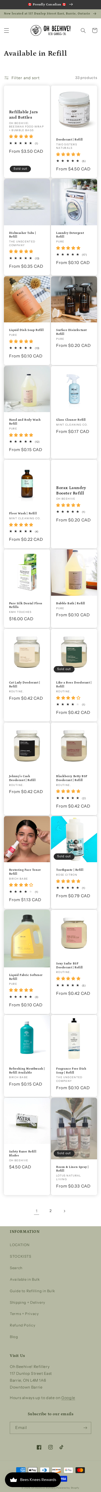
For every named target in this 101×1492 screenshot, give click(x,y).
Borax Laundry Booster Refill (71, 490)
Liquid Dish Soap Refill (26, 330)
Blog (14, 1337)
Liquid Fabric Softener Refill (26, 977)
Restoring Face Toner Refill (25, 871)
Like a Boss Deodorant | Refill (74, 684)
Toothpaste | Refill (69, 870)
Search (16, 1268)
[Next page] (64, 1211)
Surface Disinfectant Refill (71, 332)
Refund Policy (22, 1325)
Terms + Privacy (24, 1314)
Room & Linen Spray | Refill (72, 1169)
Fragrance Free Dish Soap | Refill (71, 1070)
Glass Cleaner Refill (71, 419)
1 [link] (37, 1211)
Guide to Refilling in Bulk (32, 1291)
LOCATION (20, 1245)
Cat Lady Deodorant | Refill (24, 684)
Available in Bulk (25, 1279)
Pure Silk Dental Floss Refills (25, 605)
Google (68, 1397)
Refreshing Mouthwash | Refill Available (27, 1070)
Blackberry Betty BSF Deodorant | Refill (72, 778)
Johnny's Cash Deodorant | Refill (22, 778)
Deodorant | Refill (69, 139)
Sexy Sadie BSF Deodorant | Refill (69, 965)
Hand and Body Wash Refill (25, 421)
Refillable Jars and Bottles (23, 115)
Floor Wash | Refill (23, 513)
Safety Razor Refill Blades (22, 1153)
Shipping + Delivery (27, 1302)
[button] (6, 30)
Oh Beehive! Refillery (43, 1488)
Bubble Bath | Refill (70, 603)
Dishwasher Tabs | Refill (22, 235)
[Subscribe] (85, 1428)
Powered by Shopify (67, 1488)
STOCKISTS (20, 1256)
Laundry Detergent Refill (70, 235)
